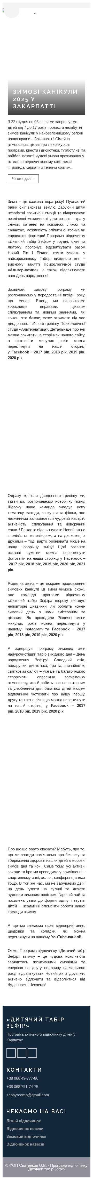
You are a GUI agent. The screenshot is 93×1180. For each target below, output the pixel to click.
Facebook (20, 352)
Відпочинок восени (24, 1128)
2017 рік (41, 352)
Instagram (34, 629)
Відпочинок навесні (25, 1144)
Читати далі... (23, 179)
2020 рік (15, 358)
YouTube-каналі (65, 937)
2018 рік (59, 352)
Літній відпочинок (23, 1121)
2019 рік (76, 352)
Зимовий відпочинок (26, 1136)
